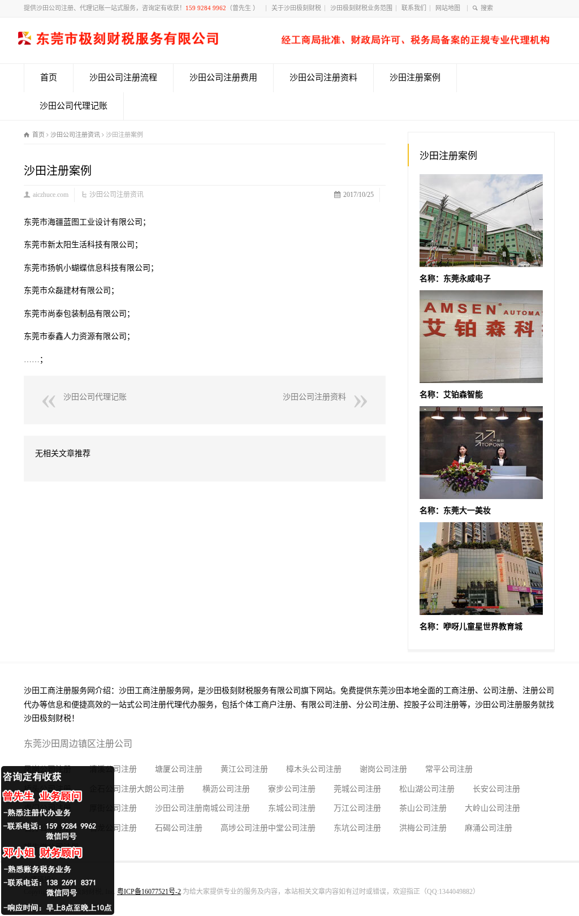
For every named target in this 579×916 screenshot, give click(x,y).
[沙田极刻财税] (284, 42)
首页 (48, 77)
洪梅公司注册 (423, 828)
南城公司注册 (226, 808)
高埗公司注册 (244, 828)
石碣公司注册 (178, 828)
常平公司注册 (449, 769)
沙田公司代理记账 (73, 105)
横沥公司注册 (226, 789)
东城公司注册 (292, 808)
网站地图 (449, 8)
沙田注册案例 (415, 77)
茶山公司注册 (423, 808)
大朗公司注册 (160, 789)
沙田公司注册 (178, 808)
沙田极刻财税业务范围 (361, 8)
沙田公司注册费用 (223, 77)
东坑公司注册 (357, 828)
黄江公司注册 (244, 769)
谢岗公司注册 (383, 769)
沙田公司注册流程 (123, 77)
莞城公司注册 (357, 789)
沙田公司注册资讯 (116, 195)
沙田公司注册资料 (323, 77)
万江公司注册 (357, 808)
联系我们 (413, 8)
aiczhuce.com (50, 195)
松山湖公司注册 (427, 789)
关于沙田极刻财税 (296, 8)
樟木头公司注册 (314, 769)
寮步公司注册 (292, 789)
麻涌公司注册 (488, 828)
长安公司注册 (496, 789)
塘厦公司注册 (178, 769)
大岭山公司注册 (492, 808)
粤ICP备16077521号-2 (149, 892)
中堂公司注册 (292, 828)
